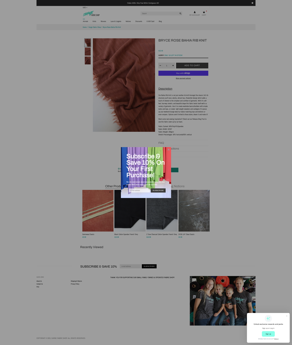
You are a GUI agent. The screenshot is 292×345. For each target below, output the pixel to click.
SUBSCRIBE (158, 190)
